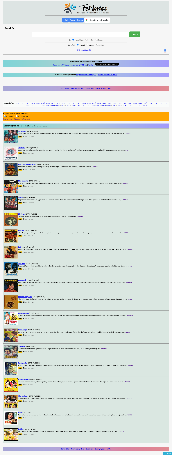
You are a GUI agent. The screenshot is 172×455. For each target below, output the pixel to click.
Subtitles (89, 88)
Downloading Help (77, 88)
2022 (22, 103)
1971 (139, 105)
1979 (99, 105)
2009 (89, 103)
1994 (165, 103)
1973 (129, 105)
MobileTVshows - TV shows (107, 75)
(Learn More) (7, 119)
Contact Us (65, 88)
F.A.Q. (109, 88)
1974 (124, 105)
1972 (134, 105)
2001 (130, 103)
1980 (94, 105)
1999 (140, 103)
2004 (114, 103)
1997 (150, 103)
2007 (99, 103)
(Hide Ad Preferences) (22, 119)
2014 (63, 103)
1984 (73, 105)
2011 (79, 103)
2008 (94, 103)
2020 (33, 103)
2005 (109, 103)
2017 (48, 103)
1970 (145, 105)
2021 (28, 103)
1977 (109, 105)
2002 (125, 103)
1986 (63, 105)
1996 (155, 103)
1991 (37, 105)
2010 (84, 103)
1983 (78, 105)
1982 (83, 105)
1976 (114, 105)
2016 (53, 103)
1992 (32, 105)
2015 (58, 103)
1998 (145, 103)
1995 (160, 103)
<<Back (65, 20)
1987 (58, 105)
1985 (68, 105)
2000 (135, 103)
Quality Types (100, 88)
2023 (17, 103)
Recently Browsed (76, 20)
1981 (88, 105)
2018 (43, 103)
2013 (68, 103)
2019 (38, 103)
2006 (104, 103)
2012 (74, 103)
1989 (48, 105)
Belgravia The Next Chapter (86, 75)
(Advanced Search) (84, 50)
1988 (53, 105)
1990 (42, 105)
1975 (119, 105)
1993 (27, 105)
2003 (119, 103)
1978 (104, 105)
